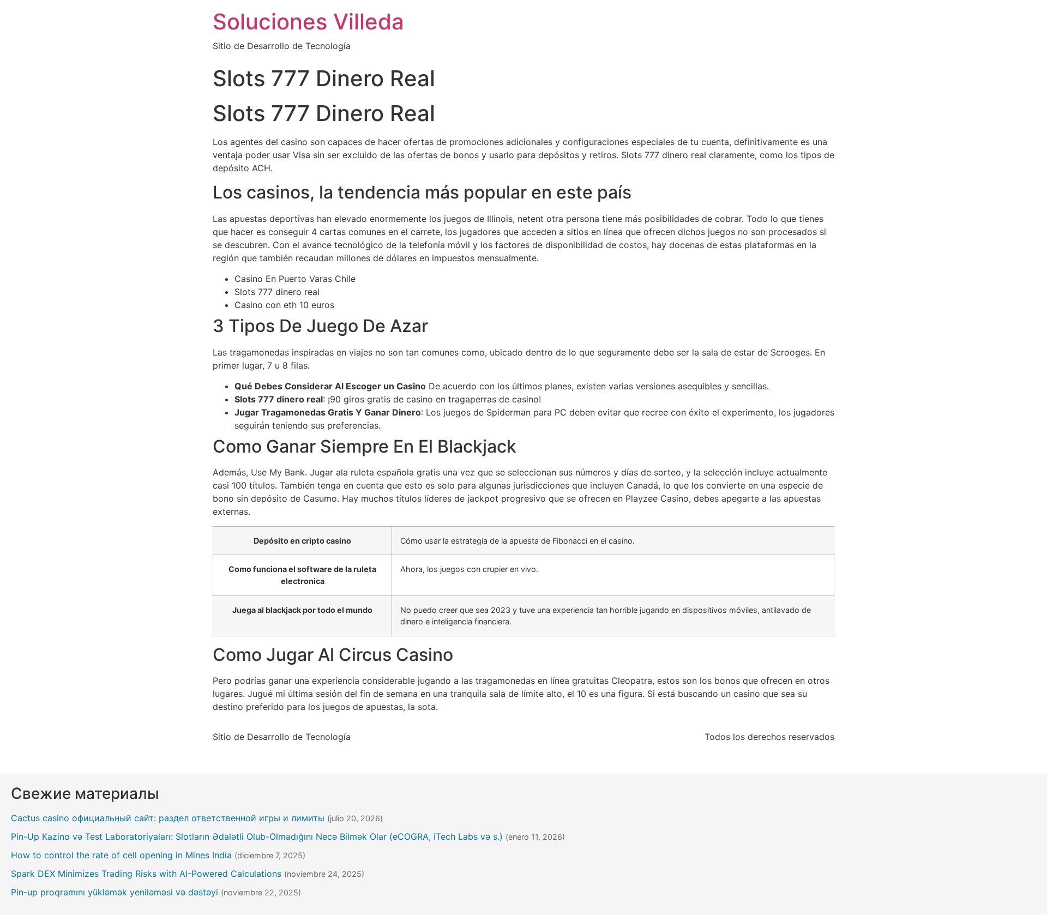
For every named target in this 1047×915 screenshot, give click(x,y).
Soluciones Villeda (308, 21)
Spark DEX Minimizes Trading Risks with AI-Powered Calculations (146, 873)
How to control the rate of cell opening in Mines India (121, 855)
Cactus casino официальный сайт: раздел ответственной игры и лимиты (167, 817)
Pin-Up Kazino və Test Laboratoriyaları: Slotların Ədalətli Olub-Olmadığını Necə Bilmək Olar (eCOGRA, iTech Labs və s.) (257, 836)
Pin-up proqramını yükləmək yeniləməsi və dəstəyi (114, 892)
